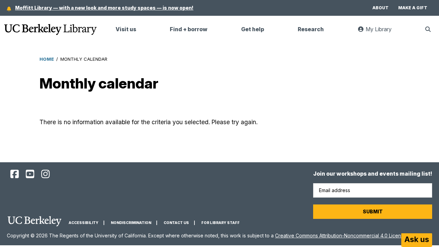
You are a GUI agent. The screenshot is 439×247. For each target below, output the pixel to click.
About (380, 7)
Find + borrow (188, 29)
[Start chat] (416, 240)
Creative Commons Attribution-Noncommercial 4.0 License (340, 235)
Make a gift (412, 7)
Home (46, 59)
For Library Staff (220, 223)
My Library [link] (382, 32)
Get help (252, 29)
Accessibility (83, 223)
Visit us (126, 29)
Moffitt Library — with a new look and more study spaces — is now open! (104, 8)
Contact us (176, 223)
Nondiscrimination (131, 223)
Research (311, 29)
